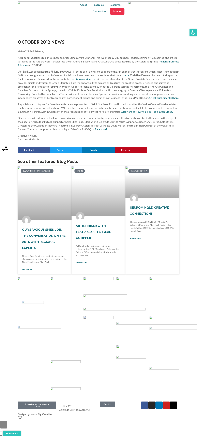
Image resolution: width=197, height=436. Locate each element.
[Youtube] (166, 405)
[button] (34, 150)
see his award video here (84, 79)
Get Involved (100, 11)
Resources (115, 4)
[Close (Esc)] (1, 431)
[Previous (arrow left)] (1, 435)
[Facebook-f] (144, 405)
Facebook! (101, 129)
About (83, 4)
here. (127, 75)
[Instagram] (151, 405)
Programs (98, 4)
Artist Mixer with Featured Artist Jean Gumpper (93, 232)
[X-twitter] (173, 405)
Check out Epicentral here (164, 97)
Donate (117, 11)
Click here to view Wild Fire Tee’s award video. (147, 111)
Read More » (27, 269)
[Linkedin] (159, 405)
